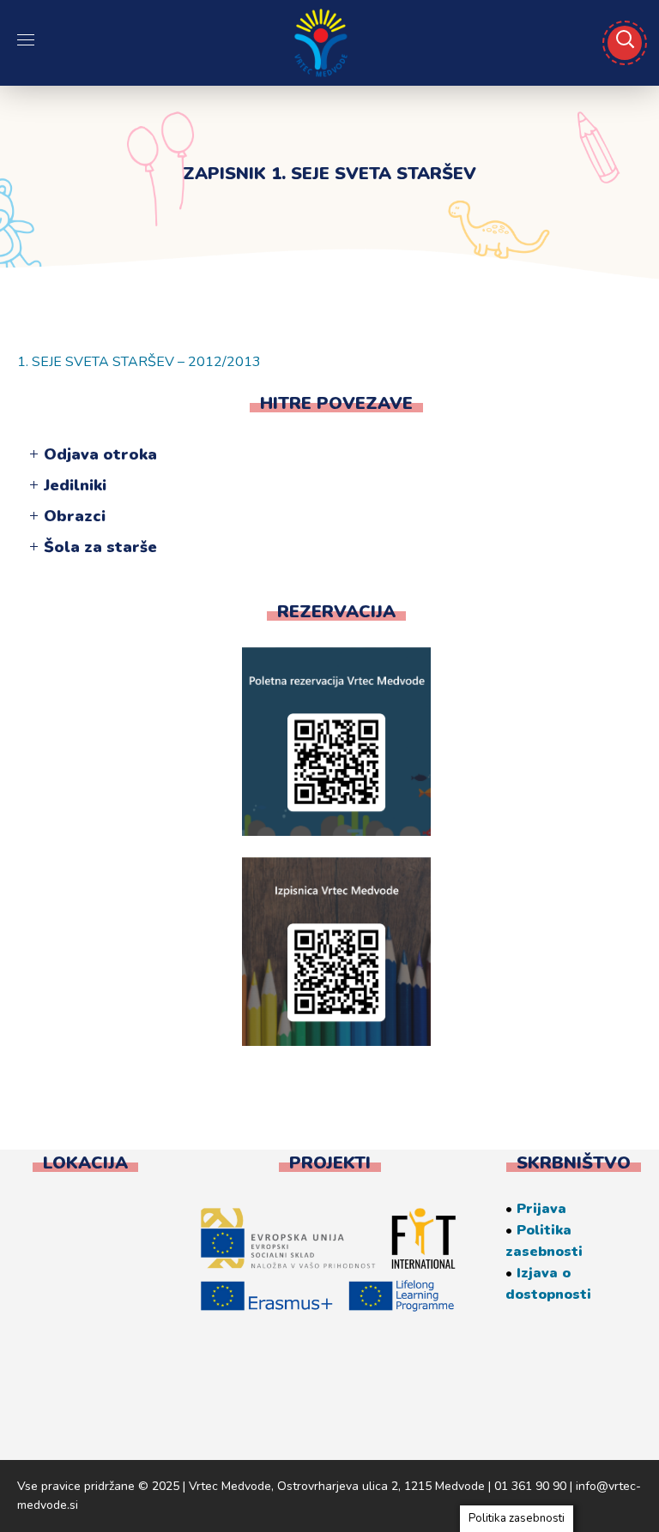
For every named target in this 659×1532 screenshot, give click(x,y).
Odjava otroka (100, 454)
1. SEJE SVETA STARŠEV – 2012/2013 (139, 361)
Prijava (541, 1208)
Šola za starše (100, 547)
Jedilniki (75, 485)
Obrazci (75, 516)
